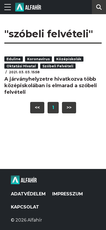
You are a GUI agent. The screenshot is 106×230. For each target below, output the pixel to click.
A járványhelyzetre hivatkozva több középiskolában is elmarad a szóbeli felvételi (50, 85)
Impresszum (67, 193)
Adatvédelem (28, 193)
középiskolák (68, 59)
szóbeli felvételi (57, 66)
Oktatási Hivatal (21, 66)
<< (37, 107)
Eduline (14, 59)
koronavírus (38, 59)
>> (69, 107)
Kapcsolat (25, 207)
